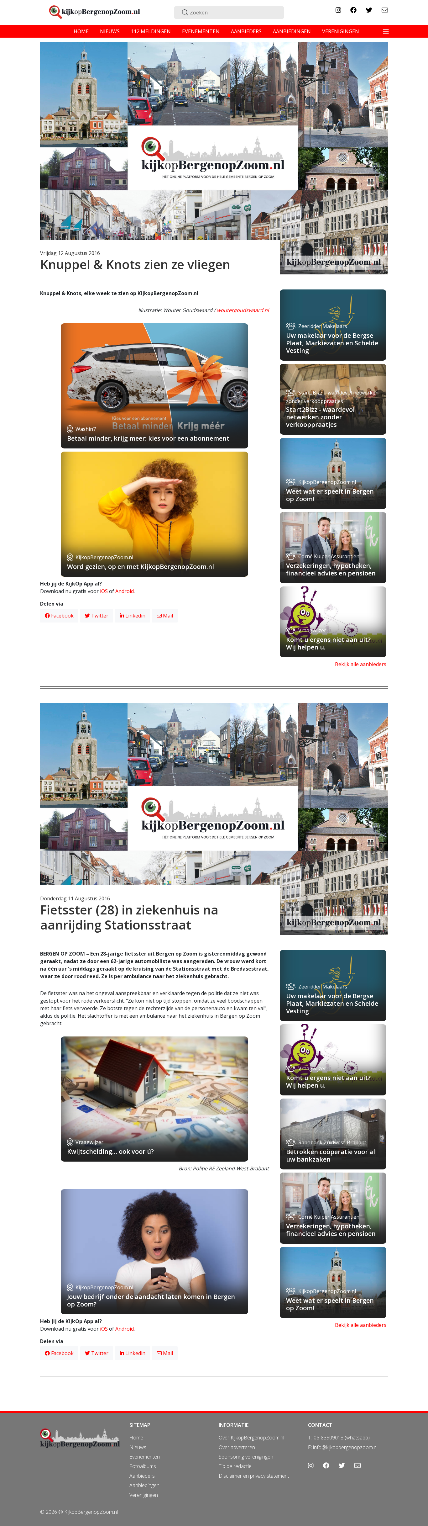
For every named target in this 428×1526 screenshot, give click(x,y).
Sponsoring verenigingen (246, 1456)
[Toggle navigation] (386, 31)
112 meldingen (151, 31)
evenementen (201, 31)
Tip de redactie (235, 1466)
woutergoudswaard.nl (243, 310)
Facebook (62, 615)
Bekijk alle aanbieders (360, 664)
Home (136, 1437)
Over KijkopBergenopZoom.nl (251, 1437)
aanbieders (246, 31)
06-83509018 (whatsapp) (342, 1437)
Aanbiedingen (144, 1485)
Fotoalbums (142, 1466)
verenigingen (340, 31)
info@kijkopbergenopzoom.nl (345, 1447)
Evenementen (144, 1456)
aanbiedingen (292, 31)
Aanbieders (142, 1475)
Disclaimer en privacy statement (254, 1475)
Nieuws (137, 1447)
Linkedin (134, 615)
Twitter (99, 615)
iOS (104, 591)
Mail (167, 615)
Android (124, 591)
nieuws (110, 31)
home (81, 31)
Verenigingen (143, 1495)
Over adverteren (237, 1447)
